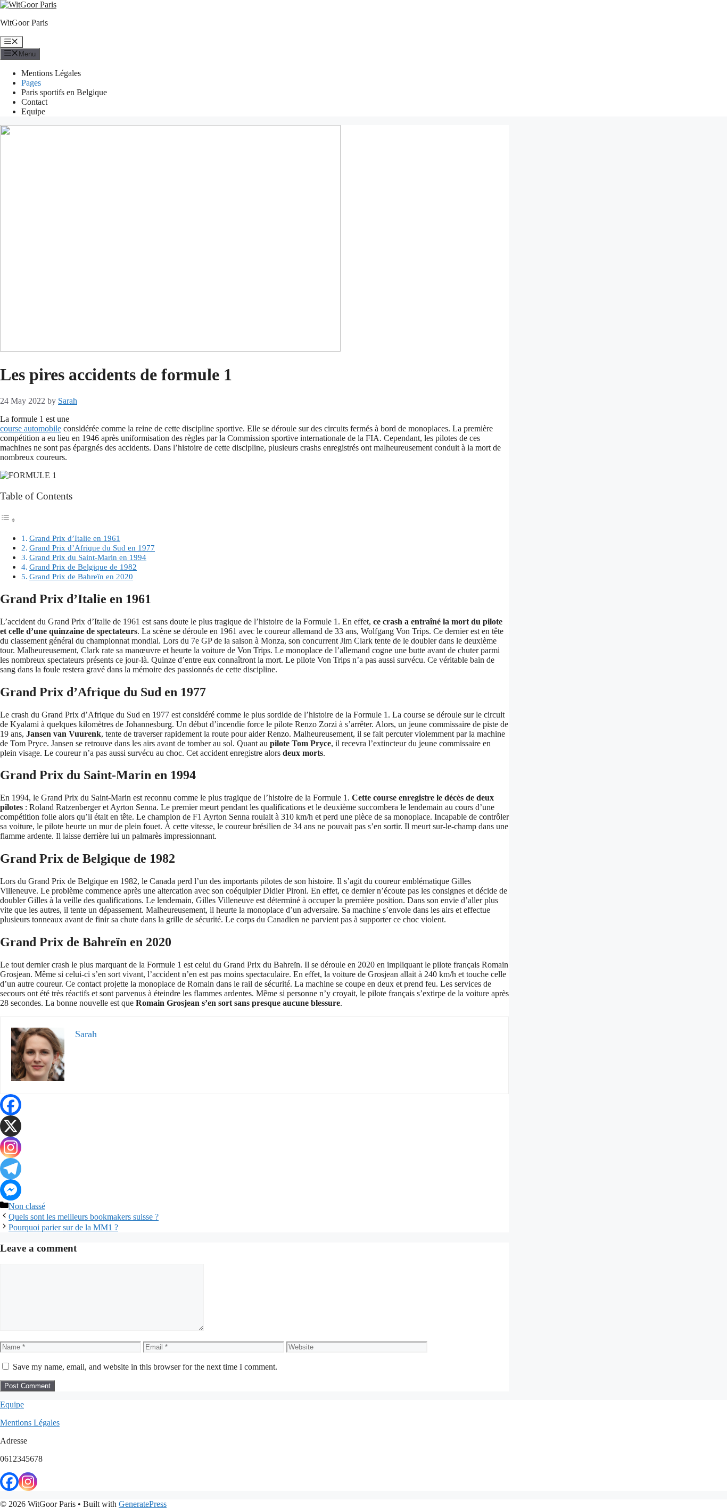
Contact (34, 101)
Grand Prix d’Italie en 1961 (74, 538)
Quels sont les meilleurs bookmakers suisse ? (84, 1216)
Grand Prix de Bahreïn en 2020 (81, 576)
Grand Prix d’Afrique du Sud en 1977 (92, 547)
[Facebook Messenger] (10, 1189)
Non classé (27, 1206)
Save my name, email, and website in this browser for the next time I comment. (145, 1366)
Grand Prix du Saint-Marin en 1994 (87, 557)
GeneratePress (143, 1503)
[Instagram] (10, 1147)
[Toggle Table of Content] (8, 519)
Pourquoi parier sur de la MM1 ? (63, 1227)
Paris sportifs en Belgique (64, 92)
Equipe (33, 111)
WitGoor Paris (24, 22)
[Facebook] (10, 1104)
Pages (31, 82)
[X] (10, 1126)
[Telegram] (10, 1168)
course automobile (30, 428)
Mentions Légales (51, 73)
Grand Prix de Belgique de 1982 (83, 566)
